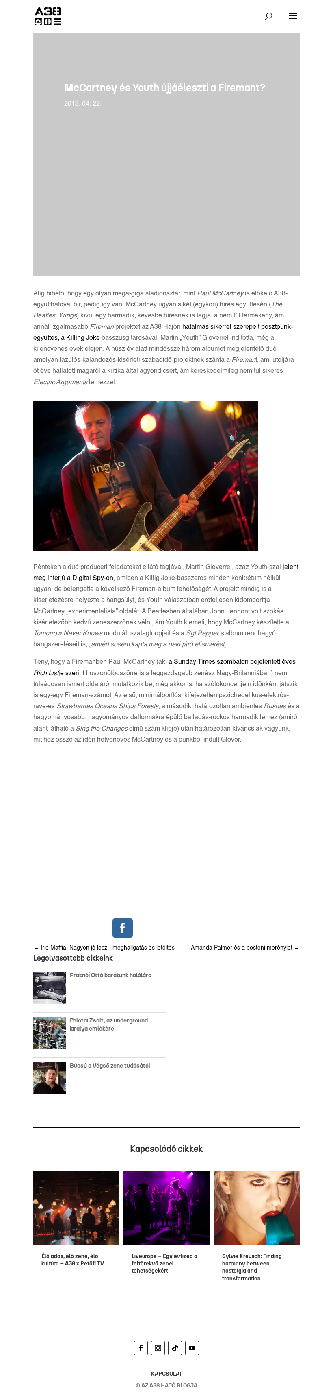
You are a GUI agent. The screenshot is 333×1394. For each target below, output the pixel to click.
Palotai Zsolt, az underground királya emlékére (109, 1024)
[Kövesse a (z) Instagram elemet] (158, 1348)
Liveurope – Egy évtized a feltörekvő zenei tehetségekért (164, 1263)
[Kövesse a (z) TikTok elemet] (175, 1348)
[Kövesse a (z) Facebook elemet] (141, 1348)
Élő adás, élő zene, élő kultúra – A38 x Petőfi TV (72, 1260)
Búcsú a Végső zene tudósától (111, 1065)
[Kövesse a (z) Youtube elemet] (192, 1348)
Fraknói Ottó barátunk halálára (110, 975)
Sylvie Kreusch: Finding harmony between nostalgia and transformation (252, 1267)
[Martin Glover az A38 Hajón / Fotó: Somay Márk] (145, 550)
